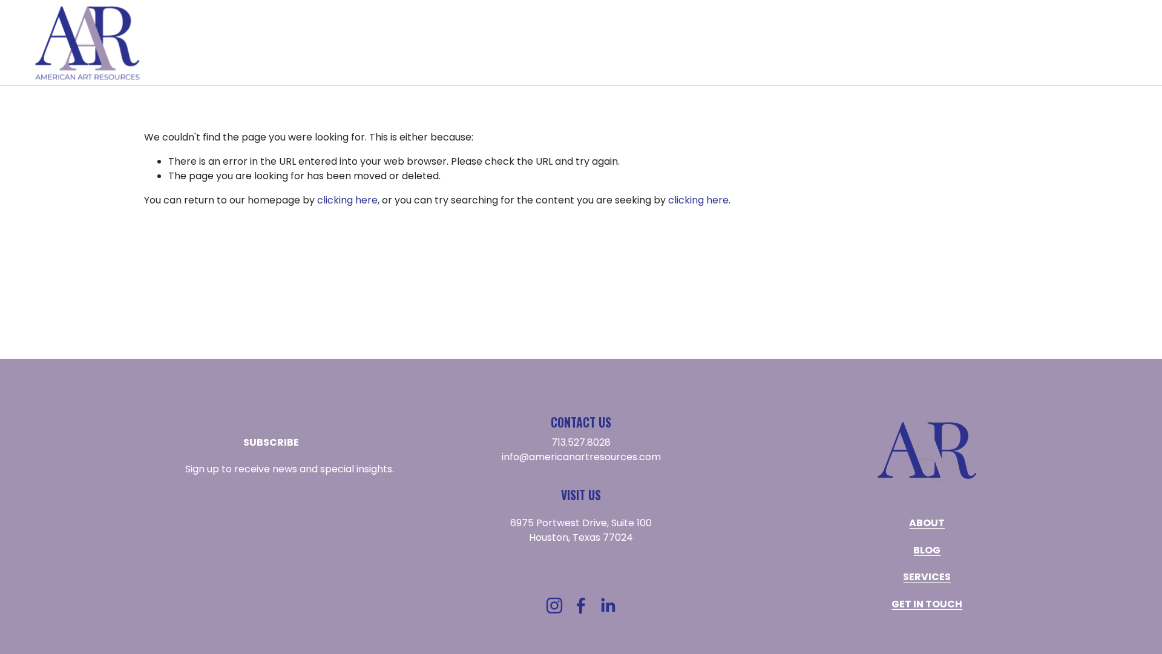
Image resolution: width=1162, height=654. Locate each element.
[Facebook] (581, 605)
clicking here (347, 200)
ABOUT (671, 43)
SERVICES (737, 43)
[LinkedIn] (607, 605)
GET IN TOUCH (1093, 43)
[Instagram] (554, 605)
